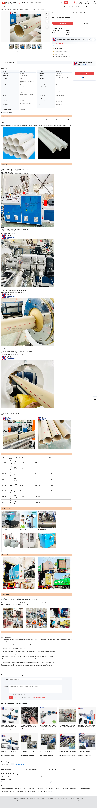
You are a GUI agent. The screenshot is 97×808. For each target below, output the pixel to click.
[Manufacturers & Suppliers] (8, 2)
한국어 (59, 800)
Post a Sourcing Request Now (38, 697)
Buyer (65, 6)
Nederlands (51, 800)
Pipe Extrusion (40, 788)
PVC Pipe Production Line (42, 9)
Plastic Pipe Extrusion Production (52, 788)
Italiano (42, 800)
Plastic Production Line (32, 782)
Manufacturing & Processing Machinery (12, 9)
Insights (81, 798)
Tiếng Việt (79, 800)
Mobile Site (77, 798)
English (17, 800)
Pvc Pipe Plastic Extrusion (84, 788)
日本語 (63, 800)
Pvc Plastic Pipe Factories (29, 788)
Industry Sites (57, 798)
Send (11, 697)
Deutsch (46, 800)
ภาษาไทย (70, 800)
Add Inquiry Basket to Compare (26, 51)
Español (21, 800)
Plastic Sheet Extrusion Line (77, 767)
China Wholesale (43, 798)
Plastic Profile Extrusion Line (31, 767)
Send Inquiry (63, 23)
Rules (95, 6)
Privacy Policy (68, 802)
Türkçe (74, 800)
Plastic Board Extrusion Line (54, 767)
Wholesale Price (50, 798)
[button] (68, 65)
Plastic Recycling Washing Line (31, 769)
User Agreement (56, 802)
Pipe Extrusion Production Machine (69, 788)
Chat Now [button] (86, 23)
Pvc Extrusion (18, 788)
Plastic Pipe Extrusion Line (6, 767)
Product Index (71, 798)
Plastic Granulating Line (6, 769)
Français (31, 800)
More (2, 793)
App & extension (79, 6)
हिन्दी (66, 800)
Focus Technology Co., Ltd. (40, 802)
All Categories (6, 6)
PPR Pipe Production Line (71, 782)
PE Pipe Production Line (45, 782)
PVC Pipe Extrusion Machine (8, 791)
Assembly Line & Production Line (18, 782)
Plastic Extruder (5, 782)
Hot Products (16, 798)
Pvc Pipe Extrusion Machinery (23, 791)
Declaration (62, 802)
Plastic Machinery (23, 9)
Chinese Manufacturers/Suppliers (33, 798)
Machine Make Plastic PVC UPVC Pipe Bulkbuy (41, 791)
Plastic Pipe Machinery (32, 9)
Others (73, 769)
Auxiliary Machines (52, 769)
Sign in (94, 3)
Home (2, 9)
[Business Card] (93, 68)
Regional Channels (64, 798)
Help (72, 6)
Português (26, 800)
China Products (22, 798)
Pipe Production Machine (7, 788)
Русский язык (36, 800)
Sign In (54, 56)
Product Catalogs (20, 764)
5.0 (79, 64)
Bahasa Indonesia (85, 800)
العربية (55, 800)
